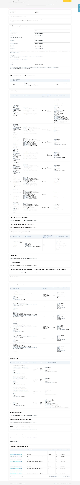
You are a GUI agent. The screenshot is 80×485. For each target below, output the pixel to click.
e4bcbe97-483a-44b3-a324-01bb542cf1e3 (16, 466)
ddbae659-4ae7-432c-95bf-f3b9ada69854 (16, 463)
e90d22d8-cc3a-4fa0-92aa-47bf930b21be (16, 454)
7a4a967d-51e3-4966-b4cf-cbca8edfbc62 (16, 456)
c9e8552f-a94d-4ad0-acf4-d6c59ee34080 (16, 468)
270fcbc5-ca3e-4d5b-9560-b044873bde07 (16, 461)
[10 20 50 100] (12, 476)
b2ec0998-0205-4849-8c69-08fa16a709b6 (16, 473)
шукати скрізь (52, 4)
